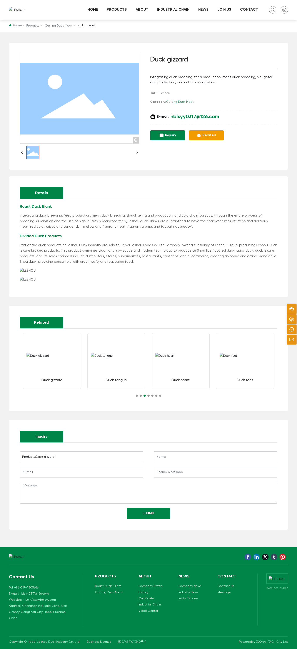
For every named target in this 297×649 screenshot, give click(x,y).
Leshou (165, 93)
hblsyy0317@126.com (194, 116)
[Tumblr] (274, 557)
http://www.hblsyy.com (39, 599)
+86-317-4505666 (26, 587)
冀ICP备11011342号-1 (132, 641)
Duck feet (245, 380)
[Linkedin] (256, 557)
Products (32, 25)
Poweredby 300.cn (253, 641)
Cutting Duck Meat (58, 25)
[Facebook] (248, 557)
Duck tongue (116, 380)
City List (282, 641)
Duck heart (181, 380)
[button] (137, 396)
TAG (271, 641)
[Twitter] (265, 557)
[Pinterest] (282, 557)
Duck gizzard (52, 380)
